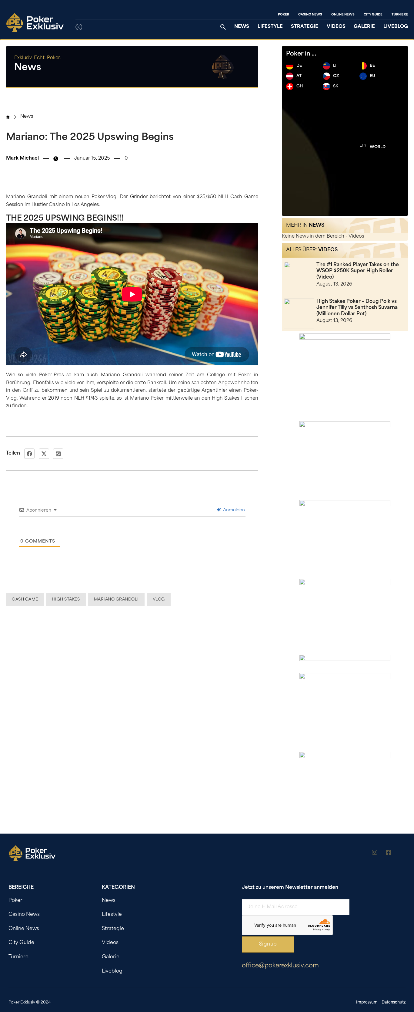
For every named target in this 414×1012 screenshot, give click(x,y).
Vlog (159, 599)
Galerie (364, 27)
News (241, 27)
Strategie (304, 27)
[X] (44, 453)
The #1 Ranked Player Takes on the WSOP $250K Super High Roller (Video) (357, 271)
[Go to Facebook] (388, 853)
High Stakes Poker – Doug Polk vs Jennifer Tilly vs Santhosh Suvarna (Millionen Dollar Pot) (357, 307)
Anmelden (233, 510)
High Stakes (66, 599)
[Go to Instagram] (374, 853)
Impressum (367, 1002)
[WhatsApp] (58, 453)
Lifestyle (270, 27)
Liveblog (395, 27)
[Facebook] (29, 453)
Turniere (400, 14)
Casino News (310, 14)
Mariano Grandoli (116, 599)
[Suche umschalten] (223, 27)
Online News (343, 14)
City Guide (373, 14)
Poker (283, 14)
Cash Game (25, 599)
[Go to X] (402, 853)
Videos (336, 27)
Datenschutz (394, 1002)
